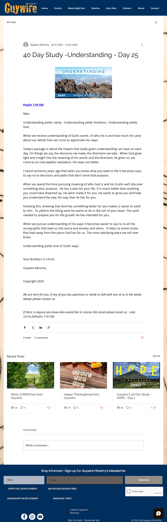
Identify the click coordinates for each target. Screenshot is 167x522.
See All (156, 355)
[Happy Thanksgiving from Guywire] (83, 375)
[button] (156, 22)
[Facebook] (24, 517)
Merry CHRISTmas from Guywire (27, 396)
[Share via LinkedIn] (40, 327)
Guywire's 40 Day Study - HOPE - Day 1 (134, 396)
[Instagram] (32, 517)
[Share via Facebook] (24, 327)
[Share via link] (48, 327)
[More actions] (142, 45)
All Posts (11, 22)
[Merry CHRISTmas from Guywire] (30, 375)
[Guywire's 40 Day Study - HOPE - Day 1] (136, 375)
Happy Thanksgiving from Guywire (81, 396)
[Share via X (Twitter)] (32, 327)
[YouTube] (40, 517)
